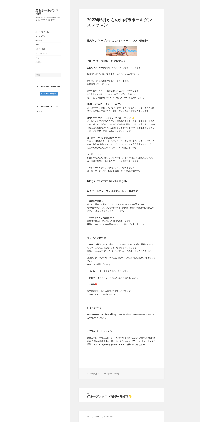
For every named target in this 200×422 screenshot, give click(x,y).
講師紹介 (39, 40)
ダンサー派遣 (41, 49)
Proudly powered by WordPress (100, 416)
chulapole (108, 374)
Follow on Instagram (49, 94)
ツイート (39, 111)
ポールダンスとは (42, 32)
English (38, 62)
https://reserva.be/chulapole (107, 181)
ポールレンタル (41, 53)
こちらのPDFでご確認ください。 (102, 294)
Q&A (37, 45)
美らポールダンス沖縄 (47, 12)
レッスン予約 (41, 36)
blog (37, 57)
